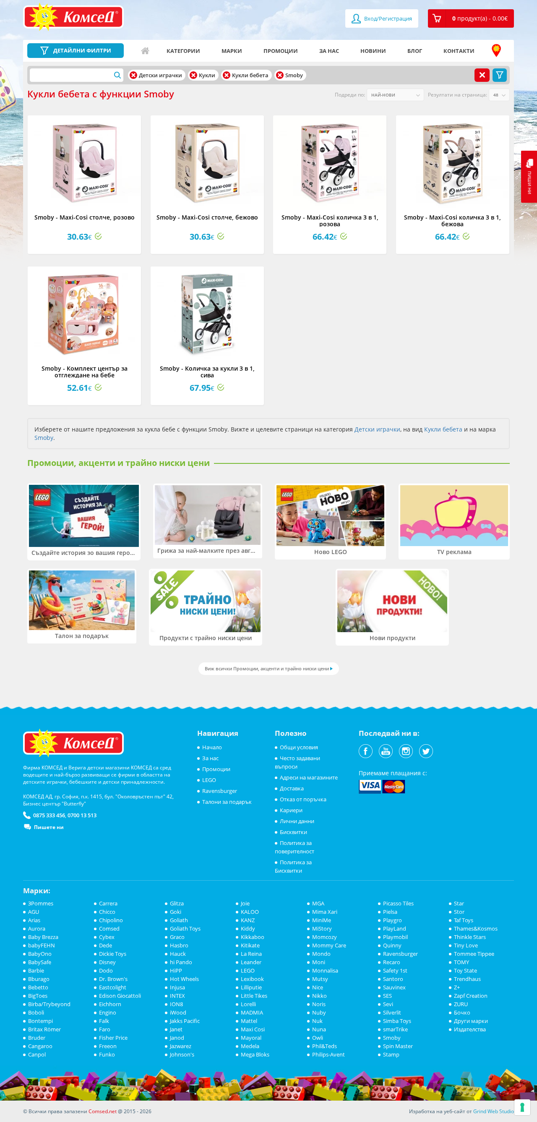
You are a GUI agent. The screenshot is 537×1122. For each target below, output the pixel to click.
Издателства (470, 1029)
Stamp (391, 1054)
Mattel (249, 1021)
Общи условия (299, 747)
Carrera (108, 903)
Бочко (462, 1012)
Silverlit (392, 1012)
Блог (414, 51)
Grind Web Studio (493, 1111)
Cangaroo (40, 1046)
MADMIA (252, 1012)
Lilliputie (251, 987)
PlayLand (394, 928)
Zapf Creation (470, 995)
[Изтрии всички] (482, 75)
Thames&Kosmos (476, 928)
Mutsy (320, 979)
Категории (183, 51)
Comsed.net (103, 1111)
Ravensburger (219, 791)
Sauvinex (394, 987)
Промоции (280, 51)
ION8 (176, 1004)
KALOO (250, 911)
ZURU (461, 1004)
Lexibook (252, 979)
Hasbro (179, 945)
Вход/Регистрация (387, 18)
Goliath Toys (185, 928)
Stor (459, 911)
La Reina (251, 953)
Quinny (392, 945)
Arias (34, 920)
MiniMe (321, 920)
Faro (104, 1029)
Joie (245, 903)
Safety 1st (395, 970)
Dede (105, 945)
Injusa (177, 987)
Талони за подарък (227, 802)
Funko (107, 1054)
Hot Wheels (184, 979)
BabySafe (39, 962)
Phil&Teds (324, 1046)
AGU (33, 911)
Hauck (178, 953)
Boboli (36, 1012)
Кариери (291, 810)
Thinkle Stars (470, 937)
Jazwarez (180, 1046)
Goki (175, 911)
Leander (251, 962)
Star (459, 903)
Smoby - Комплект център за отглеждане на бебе (85, 371)
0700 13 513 (82, 815)
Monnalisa (325, 970)
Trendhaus (467, 979)
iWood (178, 1012)
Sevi (388, 1004)
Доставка (292, 788)
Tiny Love (466, 945)
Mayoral (251, 1037)
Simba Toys (397, 1021)
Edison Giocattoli (120, 995)
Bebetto (38, 987)
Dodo (106, 970)
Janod (177, 1037)
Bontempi (40, 1021)
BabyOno (40, 953)
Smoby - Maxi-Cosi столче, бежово (207, 217)
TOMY (461, 962)
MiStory (322, 928)
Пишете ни (49, 827)
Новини (373, 51)
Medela (250, 1046)
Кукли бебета (443, 429)
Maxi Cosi (253, 1029)
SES (387, 995)
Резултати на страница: (457, 94)
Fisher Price (113, 1037)
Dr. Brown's (113, 979)
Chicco (107, 911)
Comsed (109, 928)
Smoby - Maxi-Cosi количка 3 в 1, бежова (452, 220)
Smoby (43, 438)
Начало (145, 51)
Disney (107, 962)
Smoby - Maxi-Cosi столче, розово (84, 217)
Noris (319, 1004)
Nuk (317, 1021)
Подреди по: (350, 94)
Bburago (39, 979)
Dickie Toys (112, 953)
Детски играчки (377, 429)
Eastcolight (112, 987)
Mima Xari (324, 911)
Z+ (457, 987)
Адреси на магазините (496, 50)
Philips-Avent (328, 1054)
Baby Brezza (43, 937)
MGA (318, 903)
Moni (318, 962)
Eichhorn (110, 1004)
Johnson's (182, 1054)
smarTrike (395, 1029)
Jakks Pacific (185, 1021)
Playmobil (395, 937)
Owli (317, 1037)
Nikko (319, 995)
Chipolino (111, 920)
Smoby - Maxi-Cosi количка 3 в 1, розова (330, 220)
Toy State (465, 970)
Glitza (177, 903)
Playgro (392, 920)
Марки (232, 51)
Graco (177, 937)
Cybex (107, 937)
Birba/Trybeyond (49, 1004)
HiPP (176, 970)
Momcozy (324, 937)
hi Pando (181, 962)
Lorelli (248, 1004)
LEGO (209, 780)
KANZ (248, 920)
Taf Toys (463, 920)
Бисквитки (293, 832)
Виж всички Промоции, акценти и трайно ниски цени (267, 668)
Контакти (458, 51)
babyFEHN (41, 945)
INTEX (177, 995)
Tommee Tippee (474, 953)
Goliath (179, 920)
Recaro (391, 962)
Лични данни (297, 821)
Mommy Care (329, 945)
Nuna (319, 1029)
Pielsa (390, 911)
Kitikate (250, 945)
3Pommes (40, 903)
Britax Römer (44, 1029)
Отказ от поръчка (303, 799)
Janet (176, 1029)
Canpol (37, 1054)
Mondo (321, 953)
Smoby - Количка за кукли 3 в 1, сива (207, 371)
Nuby (319, 1012)
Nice (317, 987)
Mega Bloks (255, 1054)
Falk (104, 1021)
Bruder (36, 1037)
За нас (329, 51)
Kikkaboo (252, 937)
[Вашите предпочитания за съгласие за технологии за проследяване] (522, 1107)
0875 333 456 (49, 815)
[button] (471, 18)
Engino (107, 1012)
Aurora (36, 928)
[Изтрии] (133, 75)
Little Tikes (254, 995)
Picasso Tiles (398, 903)
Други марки (471, 1021)
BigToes (37, 995)
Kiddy (248, 928)
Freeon (108, 1046)
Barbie (36, 970)
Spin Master (398, 1046)
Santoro (393, 979)
